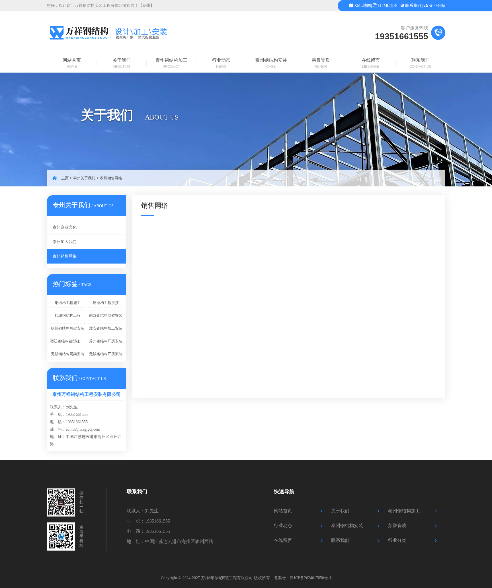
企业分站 (437, 5)
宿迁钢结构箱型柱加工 (67, 341)
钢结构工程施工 (68, 303)
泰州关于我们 (84, 178)
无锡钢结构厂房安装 (105, 354)
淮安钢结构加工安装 (105, 328)
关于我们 (121, 63)
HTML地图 (387, 5)
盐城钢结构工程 (68, 315)
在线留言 (371, 63)
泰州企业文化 (65, 227)
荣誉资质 (321, 63)
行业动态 (221, 63)
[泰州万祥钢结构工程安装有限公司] (115, 46)
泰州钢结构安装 (271, 63)
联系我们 (413, 5)
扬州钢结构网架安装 (67, 328)
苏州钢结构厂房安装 (105, 341)
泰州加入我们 (65, 242)
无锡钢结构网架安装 (67, 354)
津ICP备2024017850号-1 (310, 578)
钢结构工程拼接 (106, 303)
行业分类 (397, 540)
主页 (65, 178)
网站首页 (72, 63)
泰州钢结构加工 (171, 63)
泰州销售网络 (111, 178)
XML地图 (362, 5)
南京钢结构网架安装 (105, 315)
